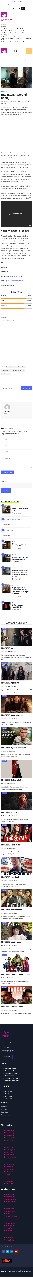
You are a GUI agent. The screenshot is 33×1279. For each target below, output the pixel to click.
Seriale (8, 60)
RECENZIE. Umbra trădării (12, 780)
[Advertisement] (16, 135)
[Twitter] (13, 8)
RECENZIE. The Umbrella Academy (15, 974)
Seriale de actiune (10, 367)
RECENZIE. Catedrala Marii (7, 25)
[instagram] (16, 8)
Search (3, 481)
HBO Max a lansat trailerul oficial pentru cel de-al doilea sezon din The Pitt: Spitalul (20, 573)
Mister (16, 281)
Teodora (5, 101)
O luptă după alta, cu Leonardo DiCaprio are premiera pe (15, 35)
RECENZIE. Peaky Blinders (12, 910)
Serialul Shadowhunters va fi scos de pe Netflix (13, 31)
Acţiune (7, 281)
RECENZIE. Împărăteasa (11, 942)
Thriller (21, 281)
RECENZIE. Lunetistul (10, 877)
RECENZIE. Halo (5, 27)
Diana (4, 751)
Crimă (12, 281)
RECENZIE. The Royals (10, 845)
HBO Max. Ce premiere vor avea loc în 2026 (12, 29)
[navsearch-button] (29, 51)
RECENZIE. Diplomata (10, 683)
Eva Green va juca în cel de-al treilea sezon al (12, 42)
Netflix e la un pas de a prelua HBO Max (11, 36)
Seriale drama (21, 367)
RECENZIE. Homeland (10, 812)
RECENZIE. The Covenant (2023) (9, 23)
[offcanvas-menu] (23, 8)
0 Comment (23, 101)
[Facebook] (10, 8)
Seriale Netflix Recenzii (18, 370)
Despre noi (7, 1056)
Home (2, 60)
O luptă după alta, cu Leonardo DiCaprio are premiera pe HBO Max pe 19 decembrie (21, 591)
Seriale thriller (6, 374)
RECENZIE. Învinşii (8, 648)
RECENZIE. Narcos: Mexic (12, 1007)
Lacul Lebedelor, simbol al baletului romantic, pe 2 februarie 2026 (16, 39)
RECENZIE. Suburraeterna (12, 715)
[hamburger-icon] (16, 51)
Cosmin (5, 652)
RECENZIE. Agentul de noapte (13, 748)
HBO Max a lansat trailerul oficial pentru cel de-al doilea (15, 33)
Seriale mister (6, 370)
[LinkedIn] (19, 8)
